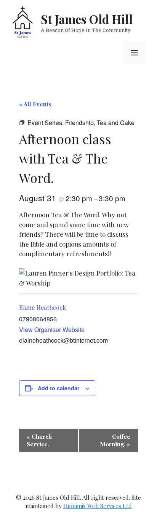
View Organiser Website (52, 329)
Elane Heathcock (42, 307)
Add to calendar (58, 388)
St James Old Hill (87, 19)
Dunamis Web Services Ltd (97, 506)
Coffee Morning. (115, 440)
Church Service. (39, 440)
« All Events (35, 104)
